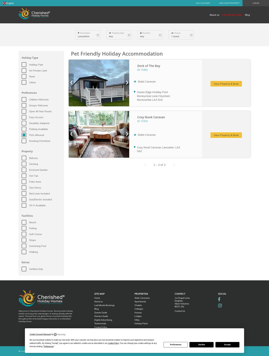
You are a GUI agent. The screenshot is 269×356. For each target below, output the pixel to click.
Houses (138, 312)
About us (214, 14)
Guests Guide (100, 312)
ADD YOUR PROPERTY (229, 3)
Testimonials (100, 323)
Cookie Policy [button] (113, 343)
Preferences (175, 345)
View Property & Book (226, 83)
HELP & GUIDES (203, 3)
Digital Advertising (103, 320)
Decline (201, 345)
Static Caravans (142, 298)
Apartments (140, 301)
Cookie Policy (100, 327)
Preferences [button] (49, 346)
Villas (137, 320)
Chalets (138, 305)
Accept (227, 345)
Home (97, 298)
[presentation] (71, 82)
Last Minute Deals (232, 14)
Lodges (138, 316)
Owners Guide (101, 316)
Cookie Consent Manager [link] (40, 334)
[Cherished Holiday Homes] (36, 12)
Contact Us (180, 311)
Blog (247, 14)
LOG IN (256, 3)
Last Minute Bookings (104, 305)
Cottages (138, 309)
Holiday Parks (141, 323)
